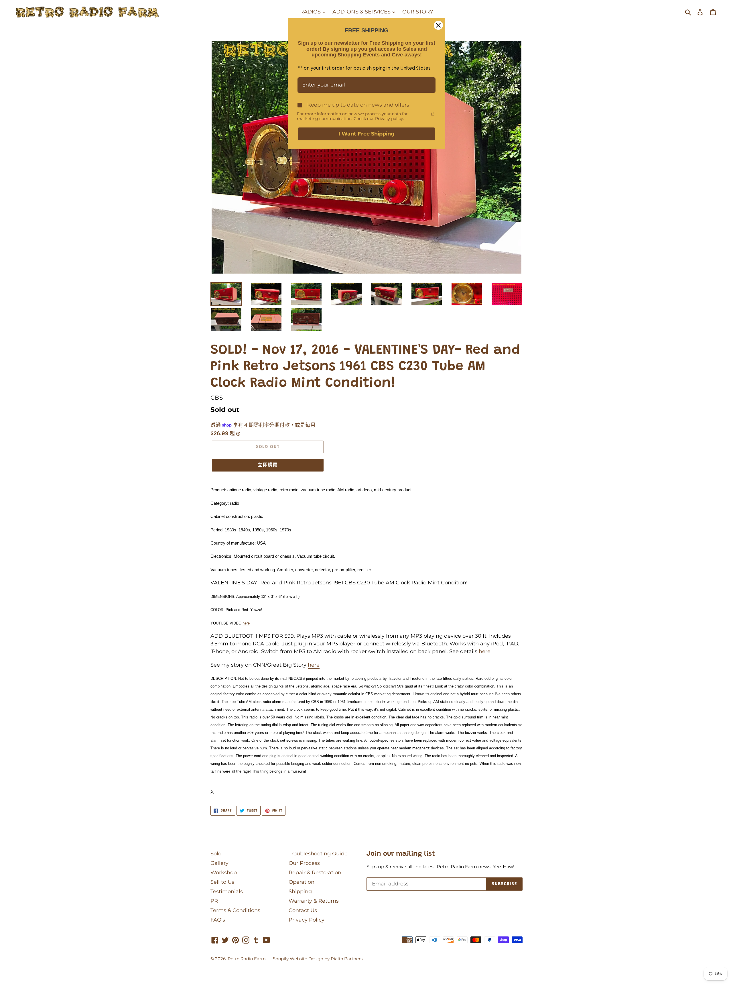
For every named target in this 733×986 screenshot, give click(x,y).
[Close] (438, 25)
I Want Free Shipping (366, 134)
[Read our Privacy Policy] (432, 114)
